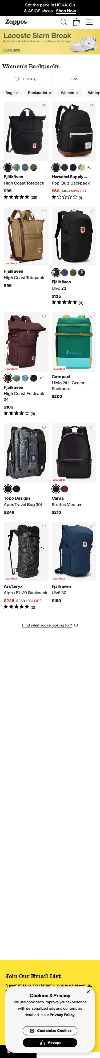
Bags (9, 93)
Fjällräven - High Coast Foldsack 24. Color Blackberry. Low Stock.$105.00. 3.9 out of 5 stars (26, 364)
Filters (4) (30, 79)
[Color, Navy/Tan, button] (73, 167)
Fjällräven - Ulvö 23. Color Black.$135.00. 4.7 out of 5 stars (74, 256)
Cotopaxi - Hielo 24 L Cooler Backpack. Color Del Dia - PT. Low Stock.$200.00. (74, 364)
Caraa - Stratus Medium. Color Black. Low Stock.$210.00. (74, 469)
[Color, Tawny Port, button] (64, 489)
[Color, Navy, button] (25, 167)
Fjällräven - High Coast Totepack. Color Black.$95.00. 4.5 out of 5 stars (26, 150)
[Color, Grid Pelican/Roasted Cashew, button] (81, 167)
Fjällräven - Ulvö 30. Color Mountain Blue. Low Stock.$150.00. (74, 566)
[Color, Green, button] (33, 167)
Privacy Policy (62, 1015)
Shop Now (66, 10)
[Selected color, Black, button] (8, 167)
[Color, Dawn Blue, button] (25, 378)
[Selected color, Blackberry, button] (8, 378)
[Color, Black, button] (33, 378)
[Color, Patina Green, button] (16, 167)
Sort (74, 79)
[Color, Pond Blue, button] (16, 489)
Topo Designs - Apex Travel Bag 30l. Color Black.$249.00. (26, 469)
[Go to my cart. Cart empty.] (76, 22)
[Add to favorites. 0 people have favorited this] (44, 106)
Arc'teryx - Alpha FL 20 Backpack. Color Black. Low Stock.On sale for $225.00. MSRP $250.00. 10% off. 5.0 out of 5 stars (26, 566)
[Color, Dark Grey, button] (81, 272)
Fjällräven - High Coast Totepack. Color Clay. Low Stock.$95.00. (26, 256)
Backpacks (37, 93)
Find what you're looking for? (47, 625)
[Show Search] (63, 22)
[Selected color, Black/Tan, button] (56, 167)
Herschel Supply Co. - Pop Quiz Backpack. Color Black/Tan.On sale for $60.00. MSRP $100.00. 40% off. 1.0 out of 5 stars (74, 150)
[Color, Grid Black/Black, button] (64, 167)
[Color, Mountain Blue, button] (64, 272)
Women (67, 93)
